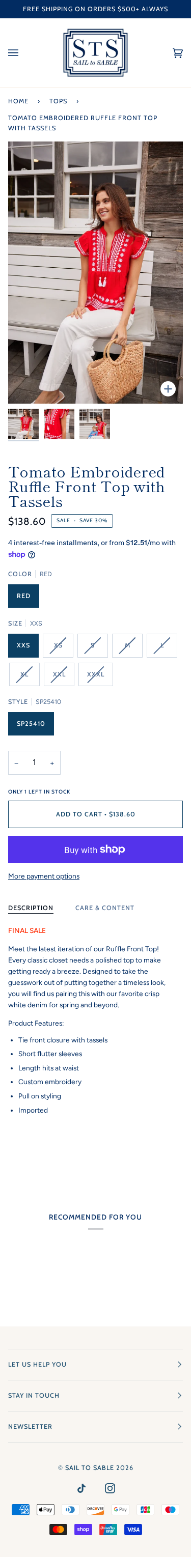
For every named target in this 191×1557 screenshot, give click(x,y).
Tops (58, 101)
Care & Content (104, 908)
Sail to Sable (89, 1467)
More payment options (43, 876)
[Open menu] (23, 52)
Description (30, 908)
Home (18, 101)
